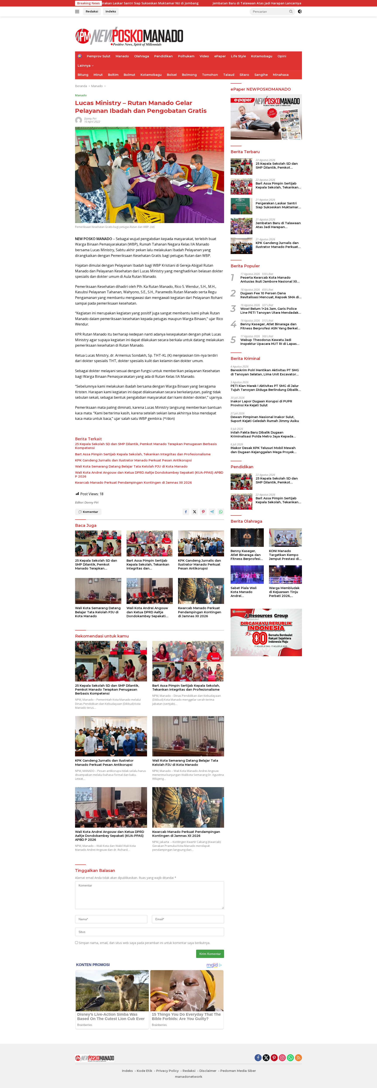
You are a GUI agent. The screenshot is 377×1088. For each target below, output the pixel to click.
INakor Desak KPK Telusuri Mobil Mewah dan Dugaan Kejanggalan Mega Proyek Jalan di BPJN (263, 450)
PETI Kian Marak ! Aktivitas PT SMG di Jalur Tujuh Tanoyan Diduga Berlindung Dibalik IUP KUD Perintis (265, 387)
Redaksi (92, 11)
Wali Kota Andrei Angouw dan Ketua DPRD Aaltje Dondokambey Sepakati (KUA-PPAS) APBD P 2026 (149, 474)
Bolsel (172, 75)
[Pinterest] (274, 1058)
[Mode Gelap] (300, 11)
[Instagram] (282, 1058)
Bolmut (129, 75)
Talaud (228, 75)
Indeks (111, 11)
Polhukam (186, 56)
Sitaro (244, 75)
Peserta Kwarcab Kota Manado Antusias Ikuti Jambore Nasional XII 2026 (268, 279)
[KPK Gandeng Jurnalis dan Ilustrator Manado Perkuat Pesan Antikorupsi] (201, 543)
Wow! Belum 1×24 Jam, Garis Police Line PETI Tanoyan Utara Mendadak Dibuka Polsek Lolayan (269, 310)
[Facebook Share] (186, 511)
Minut (98, 75)
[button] (291, 11)
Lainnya (84, 66)
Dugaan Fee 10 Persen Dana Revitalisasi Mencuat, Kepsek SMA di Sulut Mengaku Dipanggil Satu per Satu (269, 295)
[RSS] (298, 1058)
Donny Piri (90, 118)
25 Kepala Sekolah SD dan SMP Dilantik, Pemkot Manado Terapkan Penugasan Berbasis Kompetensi (146, 446)
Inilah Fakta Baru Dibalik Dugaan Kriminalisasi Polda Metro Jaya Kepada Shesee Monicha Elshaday (262, 434)
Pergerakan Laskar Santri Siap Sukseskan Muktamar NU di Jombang (277, 205)
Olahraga (141, 56)
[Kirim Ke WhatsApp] (221, 511)
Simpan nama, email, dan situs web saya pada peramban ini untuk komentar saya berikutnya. (144, 943)
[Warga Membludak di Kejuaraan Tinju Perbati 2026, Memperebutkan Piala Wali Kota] (285, 574)
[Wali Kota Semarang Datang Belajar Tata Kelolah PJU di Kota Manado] (98, 591)
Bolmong (189, 75)
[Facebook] (258, 1058)
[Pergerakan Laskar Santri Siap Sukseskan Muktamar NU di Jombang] (241, 206)
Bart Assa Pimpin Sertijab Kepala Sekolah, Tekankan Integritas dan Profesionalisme (143, 454)
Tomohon (210, 75)
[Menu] (78, 11)
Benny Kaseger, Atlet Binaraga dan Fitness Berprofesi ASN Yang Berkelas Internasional (270, 326)
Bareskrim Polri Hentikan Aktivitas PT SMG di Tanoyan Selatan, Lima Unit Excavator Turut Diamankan (265, 372)
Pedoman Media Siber (238, 1071)
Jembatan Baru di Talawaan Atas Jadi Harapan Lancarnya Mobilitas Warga (216, 3)
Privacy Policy (167, 1071)
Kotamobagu (261, 56)
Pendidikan (163, 56)
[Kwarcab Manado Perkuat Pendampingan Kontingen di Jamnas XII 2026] (201, 591)
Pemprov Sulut (98, 56)
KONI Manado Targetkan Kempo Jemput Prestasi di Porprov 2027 (284, 555)
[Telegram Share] (212, 511)
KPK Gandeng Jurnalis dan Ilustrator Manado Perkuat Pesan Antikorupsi (133, 460)
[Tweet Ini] (194, 511)
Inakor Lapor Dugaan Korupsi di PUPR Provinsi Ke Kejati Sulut (261, 403)
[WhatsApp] (290, 1058)
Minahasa (281, 75)
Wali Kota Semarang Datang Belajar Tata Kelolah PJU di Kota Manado (131, 466)
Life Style (238, 56)
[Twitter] (266, 1058)
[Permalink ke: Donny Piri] (78, 120)
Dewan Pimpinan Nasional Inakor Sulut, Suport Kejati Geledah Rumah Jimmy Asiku (265, 419)
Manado (122, 56)
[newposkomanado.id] (129, 36)
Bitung (83, 75)
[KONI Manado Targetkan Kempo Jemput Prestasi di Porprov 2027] (285, 537)
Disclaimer (207, 1071)
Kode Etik (144, 1071)
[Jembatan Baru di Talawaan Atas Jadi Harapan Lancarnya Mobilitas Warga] (241, 226)
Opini (282, 56)
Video (204, 56)
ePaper (220, 56)
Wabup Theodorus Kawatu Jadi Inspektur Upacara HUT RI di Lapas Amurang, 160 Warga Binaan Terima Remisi (269, 342)
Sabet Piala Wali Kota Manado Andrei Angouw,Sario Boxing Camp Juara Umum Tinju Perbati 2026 (247, 592)
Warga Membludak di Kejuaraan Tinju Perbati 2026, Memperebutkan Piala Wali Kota (284, 592)
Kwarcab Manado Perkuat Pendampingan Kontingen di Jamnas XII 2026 (133, 483)
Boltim (113, 75)
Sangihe (261, 75)
